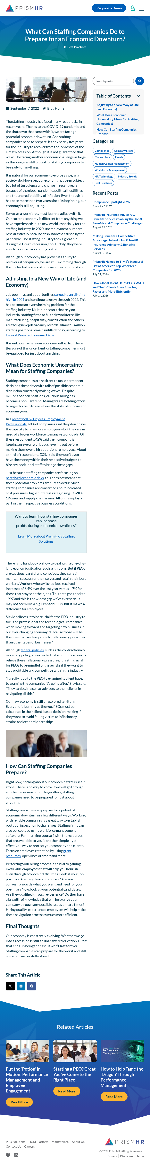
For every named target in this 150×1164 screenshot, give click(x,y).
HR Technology (104, 144)
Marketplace (102, 125)
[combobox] (113, 81)
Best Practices (76, 47)
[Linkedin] (16, 1155)
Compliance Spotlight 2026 (111, 170)
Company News (123, 118)
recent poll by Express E (29, 419)
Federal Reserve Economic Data (30, 335)
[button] (10, 986)
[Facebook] (8, 1155)
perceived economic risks (25, 478)
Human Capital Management (112, 131)
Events (119, 125)
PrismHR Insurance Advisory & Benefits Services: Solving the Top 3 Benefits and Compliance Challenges (118, 187)
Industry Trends (127, 144)
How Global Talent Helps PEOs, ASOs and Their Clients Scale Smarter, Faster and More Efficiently (118, 255)
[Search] (139, 81)
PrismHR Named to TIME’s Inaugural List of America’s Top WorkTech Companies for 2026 (118, 234)
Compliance (102, 118)
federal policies (32, 650)
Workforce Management (110, 138)
